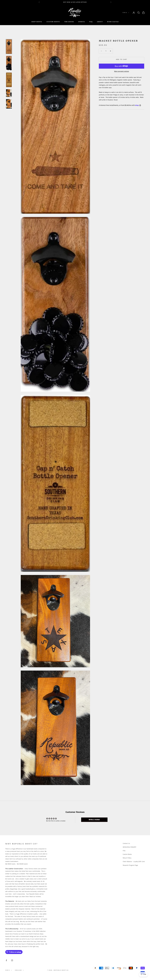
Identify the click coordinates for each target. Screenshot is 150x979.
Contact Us (126, 843)
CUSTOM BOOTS (53, 21)
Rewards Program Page (130, 865)
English (18, 970)
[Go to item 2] (9, 63)
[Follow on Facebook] (6, 960)
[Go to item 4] (9, 93)
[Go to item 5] (9, 104)
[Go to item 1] (9, 46)
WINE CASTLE (113, 21)
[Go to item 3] (9, 79)
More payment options (121, 71)
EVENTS (81, 21)
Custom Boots (127, 854)
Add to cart (121, 59)
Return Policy (127, 858)
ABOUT (100, 21)
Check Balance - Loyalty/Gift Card (134, 861)
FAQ (91, 21)
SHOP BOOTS (36, 21)
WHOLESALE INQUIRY (129, 847)
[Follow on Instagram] (12, 960)
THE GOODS (69, 21)
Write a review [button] (94, 819)
